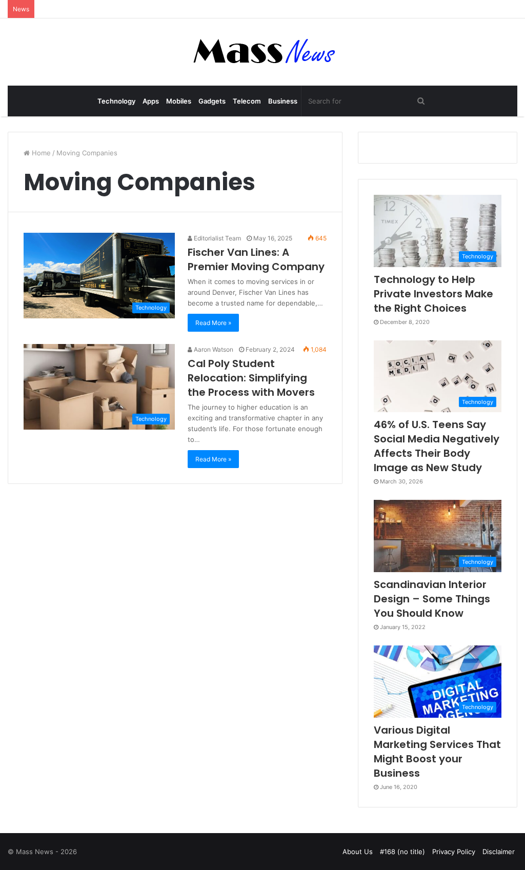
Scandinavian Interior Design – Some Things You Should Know (432, 598)
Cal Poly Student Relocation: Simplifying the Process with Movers (251, 377)
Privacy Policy (453, 851)
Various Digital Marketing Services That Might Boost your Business (437, 751)
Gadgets (212, 101)
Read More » (213, 323)
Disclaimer (498, 851)
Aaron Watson (212, 349)
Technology (116, 101)
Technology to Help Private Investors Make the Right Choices (433, 293)
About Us (357, 851)
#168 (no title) (402, 851)
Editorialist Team (216, 238)
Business (282, 101)
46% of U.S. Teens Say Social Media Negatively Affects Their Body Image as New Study (436, 446)
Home (40, 153)
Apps (151, 101)
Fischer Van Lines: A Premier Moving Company (256, 259)
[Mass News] (263, 52)
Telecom (247, 101)
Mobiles (178, 101)
